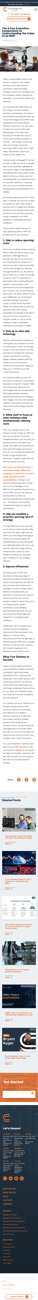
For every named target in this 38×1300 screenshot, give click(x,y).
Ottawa (17, 1134)
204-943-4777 (19, 1151)
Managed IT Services (10, 1215)
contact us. (20, 750)
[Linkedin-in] (11, 1178)
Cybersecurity (30, 809)
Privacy (4, 1281)
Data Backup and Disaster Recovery (15, 1231)
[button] (35, 9)
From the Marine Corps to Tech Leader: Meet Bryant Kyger (17, 1057)
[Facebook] (16, 1178)
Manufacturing (8, 1260)
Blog (5, 1196)
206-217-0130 (30, 1136)
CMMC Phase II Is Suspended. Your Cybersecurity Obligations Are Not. (19, 1014)
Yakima (6, 1148)
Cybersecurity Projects (10, 1224)
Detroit (6, 1161)
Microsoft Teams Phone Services (14, 1228)
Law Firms (6, 1253)
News (32, 986)
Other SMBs (7, 1263)
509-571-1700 (8, 1151)
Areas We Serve (8, 1234)
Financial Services (9, 1247)
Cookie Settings (7, 1289)
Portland (6, 1134)
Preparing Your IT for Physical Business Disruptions (17, 971)
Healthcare (6, 1250)
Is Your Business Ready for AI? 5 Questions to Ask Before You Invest (18, 881)
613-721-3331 (19, 1136)
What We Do (9, 1193)
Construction (7, 1244)
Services (7, 1211)
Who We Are (9, 1189)
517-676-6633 (19, 1163)
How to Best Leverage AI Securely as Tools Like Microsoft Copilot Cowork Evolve (18, 926)
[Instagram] (22, 1178)
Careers (7, 1204)
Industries (7, 1240)
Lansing (17, 1161)
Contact (7, 1200)
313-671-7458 (8, 1163)
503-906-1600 (8, 1136)
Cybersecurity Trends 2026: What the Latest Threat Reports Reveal (18, 837)
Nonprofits (6, 1257)
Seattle (28, 1134)
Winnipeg (17, 1148)
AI (33, 852)
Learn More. (26, 4)
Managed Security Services (12, 1218)
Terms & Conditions (8, 1285)
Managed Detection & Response (14, 1221)
